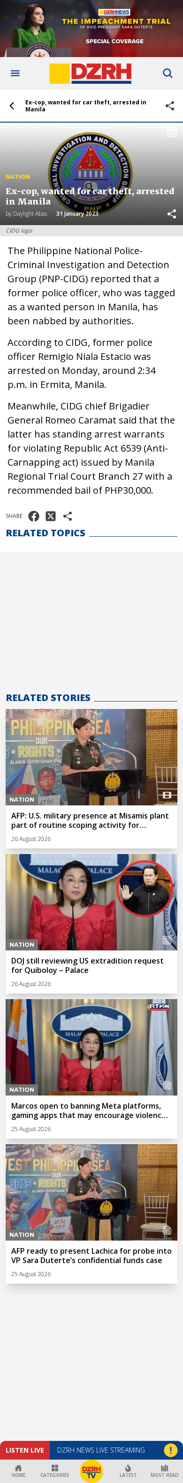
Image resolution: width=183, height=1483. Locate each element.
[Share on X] (50, 516)
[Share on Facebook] (33, 516)
